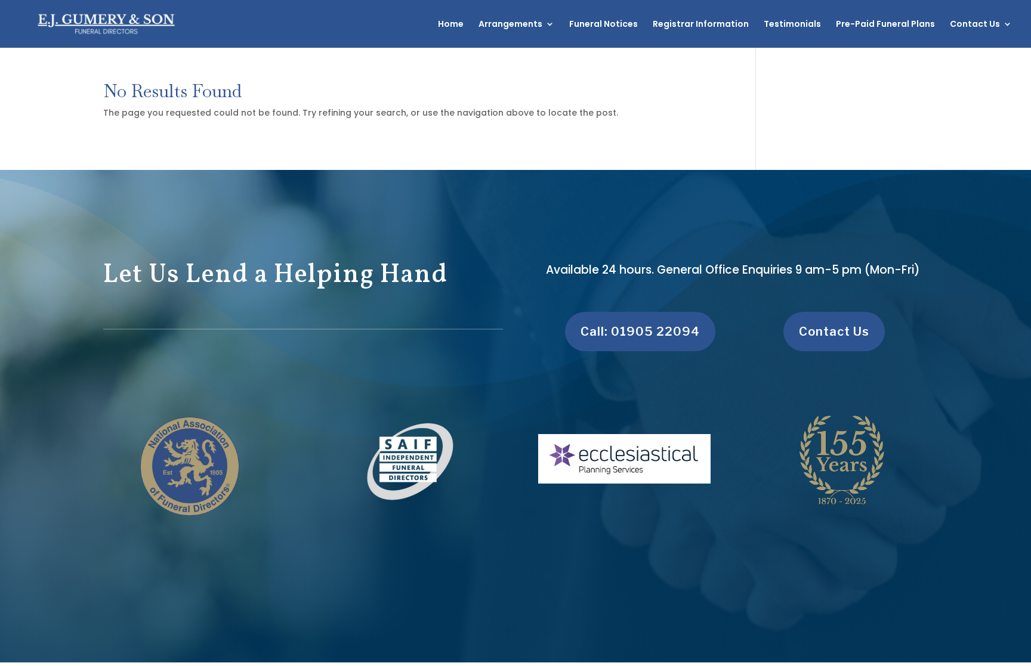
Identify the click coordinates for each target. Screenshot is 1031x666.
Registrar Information (701, 25)
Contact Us (975, 25)
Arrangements (510, 25)
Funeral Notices (603, 25)
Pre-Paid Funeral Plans (885, 25)
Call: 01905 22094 (640, 331)
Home (451, 25)
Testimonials (792, 25)
